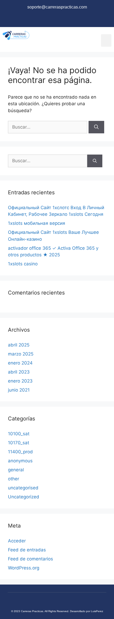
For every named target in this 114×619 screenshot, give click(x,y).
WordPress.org (23, 567)
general (16, 469)
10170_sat (18, 442)
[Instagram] (57, 19)
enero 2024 (20, 363)
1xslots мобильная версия (36, 223)
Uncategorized (23, 496)
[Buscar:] (48, 127)
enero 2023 (20, 381)
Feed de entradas (27, 549)
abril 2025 (18, 345)
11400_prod (20, 451)
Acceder (17, 540)
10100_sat (18, 433)
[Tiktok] (73, 19)
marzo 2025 (20, 354)
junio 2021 (19, 390)
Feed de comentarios (30, 558)
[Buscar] (96, 127)
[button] (106, 40)
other (13, 478)
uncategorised (23, 487)
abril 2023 (19, 372)
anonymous (20, 460)
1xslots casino (23, 263)
